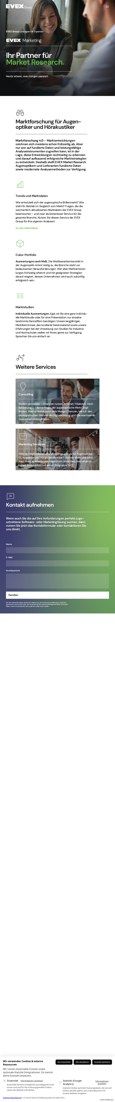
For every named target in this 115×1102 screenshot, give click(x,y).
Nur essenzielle (64, 1062)
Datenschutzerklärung (12, 1097)
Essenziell (25, 1080)
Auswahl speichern (102, 1062)
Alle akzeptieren (82, 1062)
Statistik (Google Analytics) (86, 1082)
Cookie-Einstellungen (107, 1100)
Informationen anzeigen (32, 1081)
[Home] (19, 6)
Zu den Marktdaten (27, 228)
